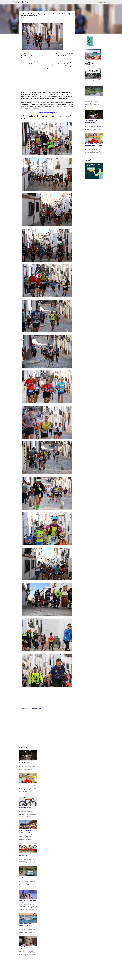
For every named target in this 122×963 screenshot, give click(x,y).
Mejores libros (88, 64)
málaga (29, 708)
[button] (22, 20)
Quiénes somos (89, 160)
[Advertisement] (30, 83)
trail (40, 708)
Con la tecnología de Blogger (62, 961)
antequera (24, 708)
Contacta (87, 157)
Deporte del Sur (20, 2)
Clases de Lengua (89, 63)
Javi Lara (87, 65)
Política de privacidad (90, 159)
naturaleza (34, 708)
